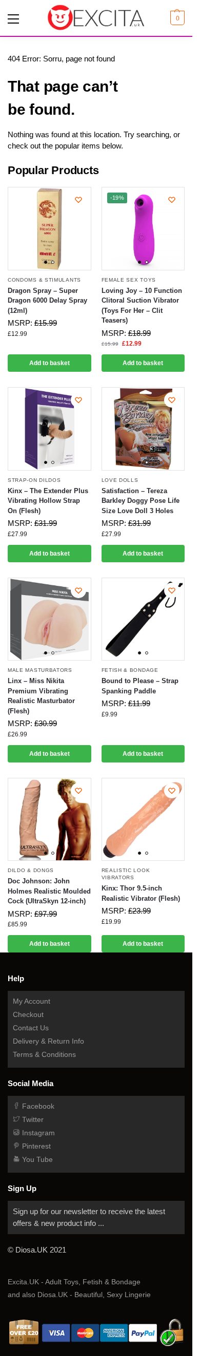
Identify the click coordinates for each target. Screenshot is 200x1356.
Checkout (28, 1014)
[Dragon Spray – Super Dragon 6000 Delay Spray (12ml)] (49, 228)
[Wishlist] (78, 199)
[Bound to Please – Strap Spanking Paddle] (143, 619)
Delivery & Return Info (48, 1041)
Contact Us (31, 1028)
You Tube (36, 1159)
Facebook (37, 1106)
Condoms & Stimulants (44, 280)
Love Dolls (120, 480)
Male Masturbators (40, 670)
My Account (31, 1001)
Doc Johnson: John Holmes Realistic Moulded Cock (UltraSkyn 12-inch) (49, 891)
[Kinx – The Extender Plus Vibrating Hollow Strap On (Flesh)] (49, 429)
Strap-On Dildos (34, 480)
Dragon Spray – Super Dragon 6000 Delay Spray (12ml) (47, 300)
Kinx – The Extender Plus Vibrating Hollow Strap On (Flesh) (48, 501)
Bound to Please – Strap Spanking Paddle (140, 686)
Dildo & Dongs (31, 870)
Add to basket (49, 363)
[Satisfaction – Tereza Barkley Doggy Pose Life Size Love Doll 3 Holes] (143, 429)
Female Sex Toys (129, 280)
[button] (176, 18)
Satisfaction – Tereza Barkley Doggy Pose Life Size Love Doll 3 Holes (140, 501)
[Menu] (15, 18)
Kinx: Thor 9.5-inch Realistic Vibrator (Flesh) (141, 893)
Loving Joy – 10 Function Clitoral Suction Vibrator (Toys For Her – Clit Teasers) (142, 306)
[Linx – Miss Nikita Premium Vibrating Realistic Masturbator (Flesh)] (49, 619)
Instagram (37, 1133)
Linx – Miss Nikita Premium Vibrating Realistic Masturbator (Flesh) (41, 696)
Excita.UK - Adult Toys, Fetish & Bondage (74, 1282)
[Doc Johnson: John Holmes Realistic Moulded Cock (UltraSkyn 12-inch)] (49, 819)
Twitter (32, 1119)
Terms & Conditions (44, 1054)
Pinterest (35, 1146)
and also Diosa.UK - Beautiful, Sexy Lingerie (79, 1294)
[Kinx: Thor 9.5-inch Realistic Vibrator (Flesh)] (143, 819)
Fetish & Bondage (130, 670)
